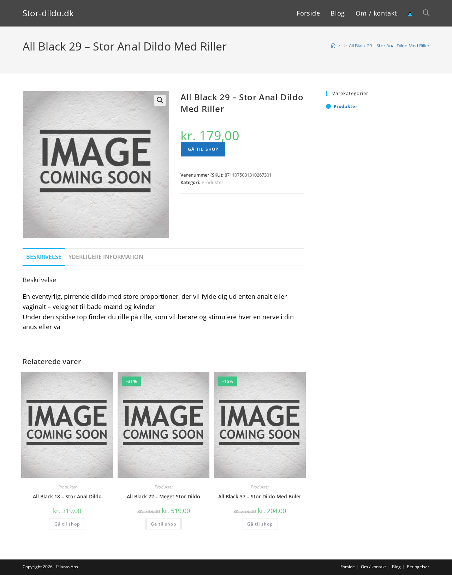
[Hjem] (333, 45)
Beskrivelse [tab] (43, 257)
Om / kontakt (373, 567)
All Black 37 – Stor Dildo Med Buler (259, 496)
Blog (396, 567)
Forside (347, 567)
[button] (160, 100)
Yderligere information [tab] (106, 257)
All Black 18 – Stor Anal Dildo (67, 496)
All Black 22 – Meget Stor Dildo (163, 496)
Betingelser (418, 567)
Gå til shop (203, 149)
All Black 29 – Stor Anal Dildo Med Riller (389, 45)
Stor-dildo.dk (48, 13)
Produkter (212, 182)
